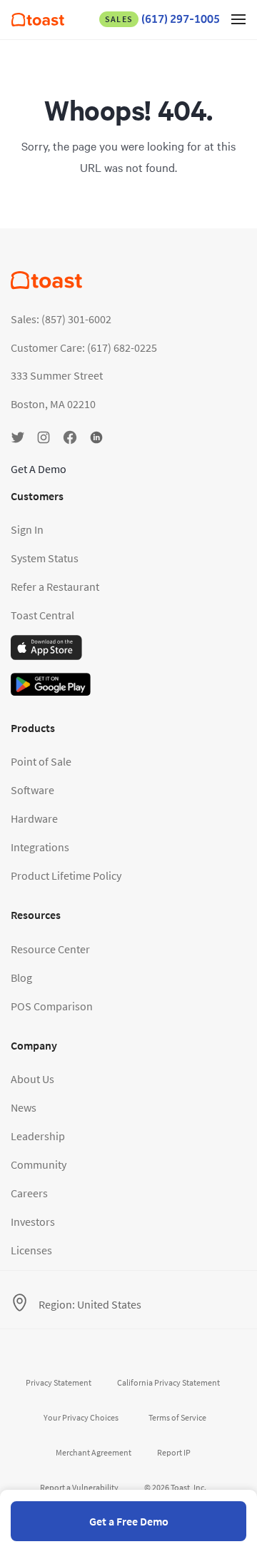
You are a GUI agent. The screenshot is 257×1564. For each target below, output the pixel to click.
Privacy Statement (58, 1382)
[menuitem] (37, 22)
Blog (21, 977)
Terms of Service (177, 1417)
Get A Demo (38, 469)
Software (32, 790)
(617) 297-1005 (162, 19)
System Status (45, 558)
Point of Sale (41, 761)
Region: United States (90, 1304)
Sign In (27, 529)
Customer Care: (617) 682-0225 (84, 347)
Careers (29, 1193)
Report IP (174, 1452)
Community (38, 1164)
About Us (32, 1079)
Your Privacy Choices (81, 1417)
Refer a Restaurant (55, 586)
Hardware (34, 818)
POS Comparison (52, 1006)
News (23, 1107)
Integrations (40, 847)
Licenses (31, 1250)
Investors (33, 1221)
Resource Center (50, 949)
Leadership (38, 1136)
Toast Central (42, 615)
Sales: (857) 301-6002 (61, 319)
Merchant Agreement (93, 1452)
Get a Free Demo (128, 1521)
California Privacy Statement (168, 1382)
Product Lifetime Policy (66, 875)
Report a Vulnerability (79, 1487)
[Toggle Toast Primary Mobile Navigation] (238, 18)
